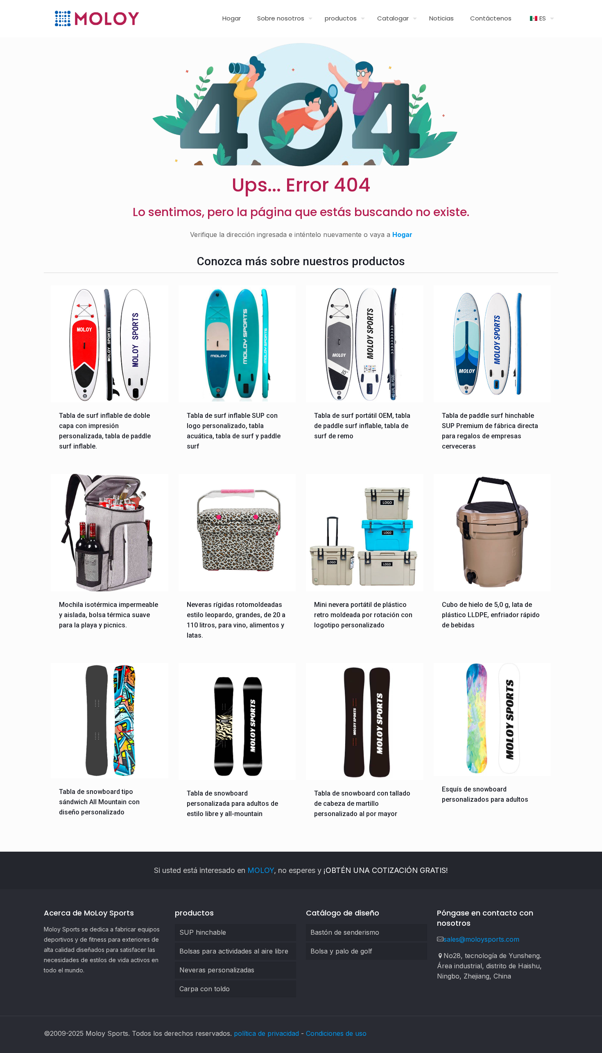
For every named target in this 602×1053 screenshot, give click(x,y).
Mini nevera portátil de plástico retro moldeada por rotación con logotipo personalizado (363, 615)
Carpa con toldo (204, 989)
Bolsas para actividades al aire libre (233, 951)
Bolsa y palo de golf (341, 951)
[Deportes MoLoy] (96, 18)
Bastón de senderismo (344, 932)
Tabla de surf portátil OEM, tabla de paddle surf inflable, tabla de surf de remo (362, 426)
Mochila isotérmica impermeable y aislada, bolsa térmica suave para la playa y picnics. (108, 615)
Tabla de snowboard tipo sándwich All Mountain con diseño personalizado (99, 802)
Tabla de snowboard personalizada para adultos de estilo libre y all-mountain (232, 803)
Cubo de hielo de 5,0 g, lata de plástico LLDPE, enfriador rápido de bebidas (491, 615)
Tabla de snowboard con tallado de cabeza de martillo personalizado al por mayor (362, 803)
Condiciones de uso (336, 1033)
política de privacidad (266, 1033)
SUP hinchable (202, 932)
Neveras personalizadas (216, 970)
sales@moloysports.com (481, 939)
